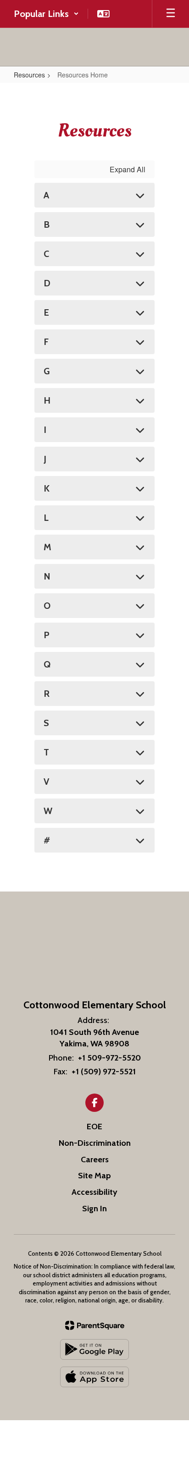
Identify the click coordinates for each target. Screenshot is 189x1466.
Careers (95, 1159)
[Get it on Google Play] (94, 1349)
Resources (29, 74)
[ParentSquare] (95, 1325)
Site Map (94, 1176)
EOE (94, 1126)
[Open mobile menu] (170, 13)
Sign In (94, 1208)
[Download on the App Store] (94, 1377)
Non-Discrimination (95, 1143)
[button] (46, 13)
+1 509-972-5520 (109, 1058)
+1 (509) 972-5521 (104, 1072)
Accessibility (94, 1192)
